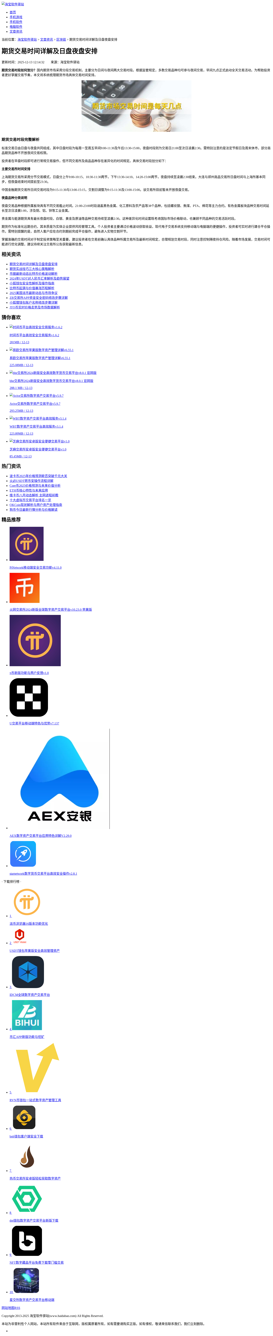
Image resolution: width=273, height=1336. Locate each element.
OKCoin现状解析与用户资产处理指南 (36, 505)
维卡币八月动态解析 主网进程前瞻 (34, 495)
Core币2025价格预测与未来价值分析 (35, 485)
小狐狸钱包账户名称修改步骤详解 (34, 302)
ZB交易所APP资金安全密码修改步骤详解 (39, 297)
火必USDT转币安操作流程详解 (31, 481)
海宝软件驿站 (27, 39)
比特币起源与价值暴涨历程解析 (32, 288)
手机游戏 (16, 17)
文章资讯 (16, 31)
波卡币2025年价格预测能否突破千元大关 (38, 476)
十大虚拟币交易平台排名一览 (30, 500)
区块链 (61, 39)
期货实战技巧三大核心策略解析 (32, 269)
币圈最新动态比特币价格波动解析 (34, 273)
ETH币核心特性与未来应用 (29, 490)
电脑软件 (16, 26)
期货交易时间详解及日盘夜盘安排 (34, 264)
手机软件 (16, 22)
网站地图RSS (11, 1308)
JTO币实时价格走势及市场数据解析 (35, 307)
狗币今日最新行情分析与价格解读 (34, 509)
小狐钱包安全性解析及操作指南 (32, 283)
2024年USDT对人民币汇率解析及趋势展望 (39, 278)
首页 (13, 12)
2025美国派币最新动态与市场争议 (34, 293)
